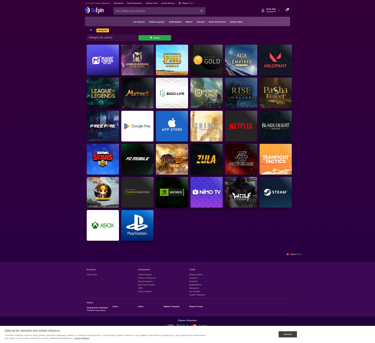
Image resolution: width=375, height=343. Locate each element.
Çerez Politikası (144, 291)
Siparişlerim (194, 288)
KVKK (140, 288)
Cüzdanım (193, 281)
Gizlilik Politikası (145, 274)
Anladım (288, 334)
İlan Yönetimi (194, 291)
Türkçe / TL (187, 3)
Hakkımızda (92, 274)
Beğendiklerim (195, 285)
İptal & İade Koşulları (146, 285)
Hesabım (193, 278)
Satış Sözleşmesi (145, 281)
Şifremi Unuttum (196, 274)
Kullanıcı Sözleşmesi (147, 278)
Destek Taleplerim (197, 295)
